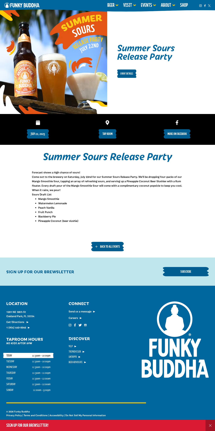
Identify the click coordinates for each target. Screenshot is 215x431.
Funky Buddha (22, 5)
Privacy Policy (14, 415)
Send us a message (80, 311)
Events (146, 5)
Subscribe (185, 271)
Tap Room (107, 134)
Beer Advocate (75, 362)
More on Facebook (177, 134)
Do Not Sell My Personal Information (85, 415)
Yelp (71, 346)
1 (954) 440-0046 (16, 327)
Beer (110, 5)
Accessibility (56, 415)
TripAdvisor (75, 351)
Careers (73, 318)
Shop (184, 5)
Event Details (126, 73)
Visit (127, 5)
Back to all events (110, 246)
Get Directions (15, 322)
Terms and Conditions (36, 415)
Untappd (73, 356)
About (166, 5)
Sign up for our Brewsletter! (27, 425)
